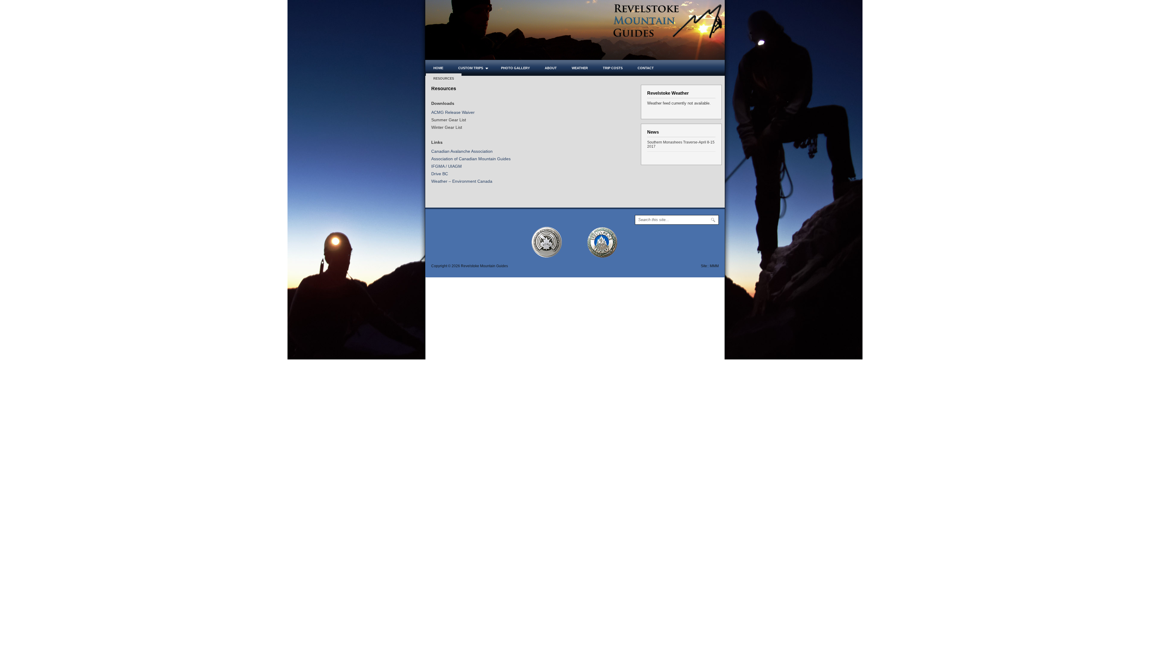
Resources (443, 78)
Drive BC (439, 173)
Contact (646, 68)
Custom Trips (467, 68)
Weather (580, 68)
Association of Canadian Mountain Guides (471, 158)
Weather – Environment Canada (461, 181)
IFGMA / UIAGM (446, 166)
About (551, 68)
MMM (714, 266)
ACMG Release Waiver (453, 112)
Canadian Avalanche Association (462, 151)
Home (438, 68)
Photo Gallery (515, 68)
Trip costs (613, 68)
